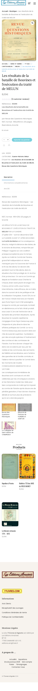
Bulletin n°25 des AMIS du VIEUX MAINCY (26, 484)
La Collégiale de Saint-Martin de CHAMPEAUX (7, 432)
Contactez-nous (18, 667)
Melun (17, 66)
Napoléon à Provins (8, 483)
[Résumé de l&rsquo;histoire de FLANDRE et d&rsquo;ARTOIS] (25, 407)
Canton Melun (7, 66)
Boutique (13, 11)
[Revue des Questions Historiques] (9, 407)
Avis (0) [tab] (7, 189)
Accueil (5, 11)
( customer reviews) (20, 99)
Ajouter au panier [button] (9, 492)
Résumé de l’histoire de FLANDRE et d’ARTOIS (22, 415)
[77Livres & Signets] (13, 2)
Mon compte (27, 662)
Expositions (22, 659)
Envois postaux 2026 (12, 662)
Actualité (12, 659)
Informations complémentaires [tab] (16, 183)
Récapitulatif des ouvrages (12, 608)
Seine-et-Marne (16, 64)
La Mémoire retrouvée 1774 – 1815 (9, 532)
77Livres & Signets (9, 676)
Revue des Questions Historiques (14, 166)
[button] (32, 23)
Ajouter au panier (22, 140)
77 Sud (27, 64)
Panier (11, 664)
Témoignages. (21, 664)
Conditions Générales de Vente (14, 612)
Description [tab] (8, 177)
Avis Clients (6, 603)
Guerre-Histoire (18, 156)
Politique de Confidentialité (12, 617)
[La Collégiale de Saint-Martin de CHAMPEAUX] (9, 425)
